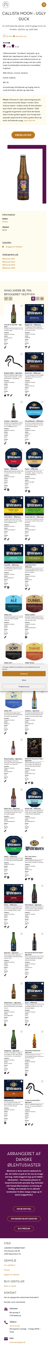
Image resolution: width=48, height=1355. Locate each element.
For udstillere (9, 1265)
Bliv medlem (24, 1228)
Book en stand (10, 1286)
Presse (7, 1270)
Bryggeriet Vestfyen (19, 294)
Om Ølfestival (24, 1209)
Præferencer (24, 686)
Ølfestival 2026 (8, 268)
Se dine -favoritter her (16, 36)
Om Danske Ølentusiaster (24, 1219)
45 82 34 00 (15, 1326)
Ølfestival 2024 (8, 265)
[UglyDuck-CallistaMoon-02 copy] (23, 178)
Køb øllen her (23, 135)
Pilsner (5, 222)
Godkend (24, 673)
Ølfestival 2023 (8, 262)
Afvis (24, 680)
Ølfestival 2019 (8, 259)
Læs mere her (29, 120)
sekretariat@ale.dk (17, 1342)
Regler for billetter (11, 1274)
